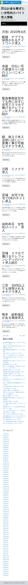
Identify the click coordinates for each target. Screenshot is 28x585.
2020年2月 (6, 575)
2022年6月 (6, 521)
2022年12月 (6, 509)
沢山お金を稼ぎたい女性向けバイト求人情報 (13, 13)
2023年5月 (6, 499)
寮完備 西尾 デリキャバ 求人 (10, 364)
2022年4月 (6, 525)
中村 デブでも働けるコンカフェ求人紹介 (13, 355)
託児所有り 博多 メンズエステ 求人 (12, 369)
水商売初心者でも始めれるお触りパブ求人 (13, 371)
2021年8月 (5, 540)
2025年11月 (6, 441)
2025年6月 (6, 451)
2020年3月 (6, 573)
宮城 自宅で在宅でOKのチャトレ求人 (13, 198)
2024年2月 (6, 482)
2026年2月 (6, 436)
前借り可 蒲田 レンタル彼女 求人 (11, 390)
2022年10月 (6, 513)
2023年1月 (5, 507)
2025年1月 (5, 461)
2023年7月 (6, 496)
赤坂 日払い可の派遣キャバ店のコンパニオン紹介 (13, 70)
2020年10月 (6, 559)
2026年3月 (6, 434)
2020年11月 (6, 557)
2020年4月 (6, 571)
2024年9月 (6, 468)
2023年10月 (6, 490)
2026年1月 (5, 438)
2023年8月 (6, 494)
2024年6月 (6, 474)
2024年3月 (6, 480)
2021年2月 (5, 552)
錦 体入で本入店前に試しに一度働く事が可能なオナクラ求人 (13, 141)
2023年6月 (6, 497)
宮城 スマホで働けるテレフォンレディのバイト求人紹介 (13, 257)
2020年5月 (6, 569)
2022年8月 (5, 517)
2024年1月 (5, 484)
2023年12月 (6, 486)
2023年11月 (6, 488)
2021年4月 (5, 548)
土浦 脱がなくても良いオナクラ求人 (12, 353)
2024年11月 (6, 465)
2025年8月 (5, 447)
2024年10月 (6, 467)
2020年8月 (6, 563)
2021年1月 (5, 554)
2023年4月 (6, 501)
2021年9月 (5, 538)
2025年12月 (6, 439)
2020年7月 (6, 565)
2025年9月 (6, 445)
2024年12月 (6, 463)
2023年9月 (6, 492)
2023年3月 (6, 503)
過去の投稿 (5, 335)
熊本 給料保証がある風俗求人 (13, 316)
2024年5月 (6, 476)
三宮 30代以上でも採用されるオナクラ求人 (13, 288)
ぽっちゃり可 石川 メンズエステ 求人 (12, 423)
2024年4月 (6, 478)
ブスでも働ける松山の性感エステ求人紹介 (13, 421)
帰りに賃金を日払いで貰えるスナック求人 (13, 386)
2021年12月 (6, 532)
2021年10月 (6, 536)
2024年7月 (6, 472)
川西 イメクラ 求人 (14, 170)
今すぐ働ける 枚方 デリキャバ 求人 (12, 419)
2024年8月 (6, 470)
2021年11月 (6, 534)
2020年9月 (6, 561)
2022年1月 (5, 530)
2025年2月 (5, 459)
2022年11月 (6, 511)
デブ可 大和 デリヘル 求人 (9, 388)
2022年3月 (6, 526)
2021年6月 (5, 544)
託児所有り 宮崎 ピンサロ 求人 (10, 401)
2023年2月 (6, 505)
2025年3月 (6, 457)
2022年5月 (5, 523)
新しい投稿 (22, 335)
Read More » (6, 57)
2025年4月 (6, 455)
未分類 (7, 47)
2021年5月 (5, 546)
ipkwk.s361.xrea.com (9, 46)
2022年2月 (5, 528)
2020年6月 (6, 567)
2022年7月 (5, 519)
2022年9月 (6, 515)
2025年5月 (5, 453)
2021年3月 (5, 550)
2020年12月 (6, 556)
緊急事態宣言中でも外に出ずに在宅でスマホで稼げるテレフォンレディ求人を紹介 (13, 106)
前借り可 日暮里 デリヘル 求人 (10, 395)
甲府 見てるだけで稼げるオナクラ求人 (13, 414)
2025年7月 (5, 449)
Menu (4, 23)
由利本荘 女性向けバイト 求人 (13, 227)
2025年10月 (6, 443)
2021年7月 (5, 542)
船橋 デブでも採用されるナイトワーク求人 (13, 40)
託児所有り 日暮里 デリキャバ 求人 (12, 373)
